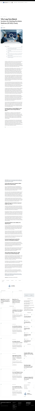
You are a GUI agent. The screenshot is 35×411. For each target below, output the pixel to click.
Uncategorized (26, 388)
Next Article (20, 290)
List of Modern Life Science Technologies (20, 403)
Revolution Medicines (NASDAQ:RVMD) (12, 277)
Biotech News (4, 16)
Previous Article (3, 290)
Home (1, 16)
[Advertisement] (17, 9)
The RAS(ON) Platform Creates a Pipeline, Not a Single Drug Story (15, 53)
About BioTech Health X (14, 402)
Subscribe (32, 405)
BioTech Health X (3, 27)
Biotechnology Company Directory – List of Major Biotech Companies (15, 406)
